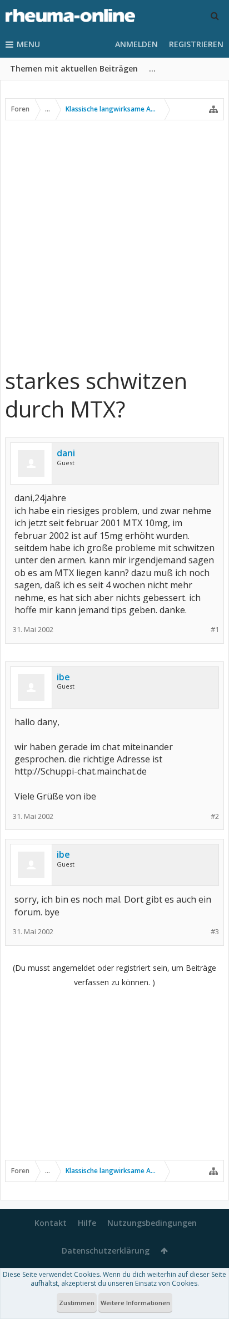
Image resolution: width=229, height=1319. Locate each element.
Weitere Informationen (135, 1302)
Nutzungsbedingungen (152, 1223)
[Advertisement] (114, 243)
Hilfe (87, 1223)
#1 (215, 629)
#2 (215, 816)
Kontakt (50, 1223)
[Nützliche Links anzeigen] (213, 109)
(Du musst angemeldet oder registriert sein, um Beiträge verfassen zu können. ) (114, 974)
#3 (215, 931)
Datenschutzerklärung (106, 1250)
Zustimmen (76, 1302)
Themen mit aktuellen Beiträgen (74, 68)
